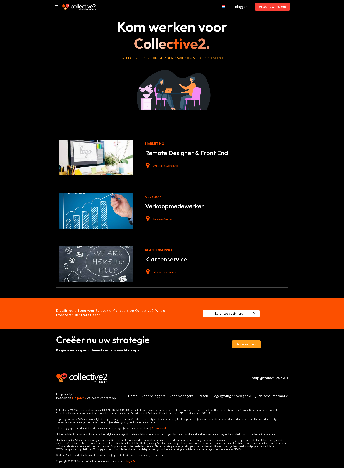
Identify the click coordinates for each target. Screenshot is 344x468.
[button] (222, 6)
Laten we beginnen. (229, 314)
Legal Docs (132, 461)
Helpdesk (79, 398)
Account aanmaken (272, 7)
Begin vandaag (246, 344)
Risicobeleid (159, 428)
